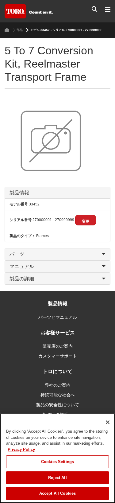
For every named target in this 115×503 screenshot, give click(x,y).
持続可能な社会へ (57, 394)
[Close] (107, 422)
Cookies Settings (57, 461)
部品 (20, 30)
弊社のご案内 (58, 385)
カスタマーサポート (57, 355)
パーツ (17, 254)
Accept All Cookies (57, 493)
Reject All (57, 477)
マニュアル (22, 266)
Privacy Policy (21, 449)
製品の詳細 (22, 278)
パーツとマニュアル (57, 317)
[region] (57, 458)
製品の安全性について (57, 404)
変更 (85, 221)
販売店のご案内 (58, 346)
